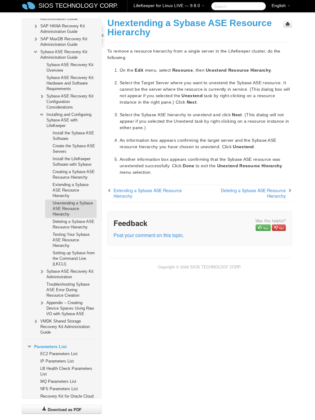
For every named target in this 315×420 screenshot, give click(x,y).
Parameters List (50, 346)
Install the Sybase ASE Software (73, 136)
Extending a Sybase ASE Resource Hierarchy (71, 190)
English (279, 5)
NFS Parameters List (59, 388)
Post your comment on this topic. (149, 235)
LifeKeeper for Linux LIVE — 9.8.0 (167, 5)
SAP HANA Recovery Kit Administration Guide (62, 29)
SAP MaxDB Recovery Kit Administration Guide (63, 42)
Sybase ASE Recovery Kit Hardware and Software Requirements (70, 83)
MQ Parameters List (58, 381)
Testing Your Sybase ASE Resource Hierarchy (71, 240)
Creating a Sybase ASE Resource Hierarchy (74, 174)
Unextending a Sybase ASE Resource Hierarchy (73, 208)
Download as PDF (64, 409)
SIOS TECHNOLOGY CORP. (78, 5)
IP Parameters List (57, 361)
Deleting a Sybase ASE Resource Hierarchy (73, 224)
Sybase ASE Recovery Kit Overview (70, 67)
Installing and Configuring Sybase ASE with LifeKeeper (68, 120)
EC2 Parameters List (59, 353)
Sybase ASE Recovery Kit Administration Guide (63, 55)
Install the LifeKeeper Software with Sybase (72, 162)
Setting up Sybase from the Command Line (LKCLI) (74, 258)
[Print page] (287, 24)
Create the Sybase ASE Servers (74, 149)
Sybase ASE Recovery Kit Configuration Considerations (70, 101)
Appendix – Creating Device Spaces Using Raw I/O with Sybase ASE (70, 308)
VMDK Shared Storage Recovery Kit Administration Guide (65, 327)
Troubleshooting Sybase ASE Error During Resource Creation (68, 290)
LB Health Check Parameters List (66, 371)
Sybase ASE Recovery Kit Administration (70, 274)
